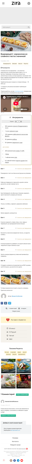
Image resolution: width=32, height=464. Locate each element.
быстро (7, 352)
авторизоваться (15, 430)
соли (15, 157)
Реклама (15, 438)
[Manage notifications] (4, 460)
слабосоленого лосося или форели (16, 135)
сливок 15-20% (20, 151)
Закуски (20, 63)
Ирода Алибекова (17, 296)
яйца (7, 154)
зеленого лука (14, 131)
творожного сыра (17, 142)
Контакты (15, 441)
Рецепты (26, 63)
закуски (14, 354)
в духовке (13, 352)
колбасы (14, 139)
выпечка (8, 354)
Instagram (23, 308)
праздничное (21, 354)
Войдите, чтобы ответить (8, 415)
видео (19, 352)
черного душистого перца (16, 161)
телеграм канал (19, 91)
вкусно (24, 352)
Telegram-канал (16, 311)
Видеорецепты (7, 63)
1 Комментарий (13, 308)
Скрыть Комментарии (22, 394)
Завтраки (14, 63)
